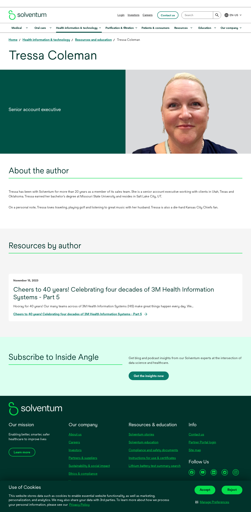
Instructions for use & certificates (152, 458)
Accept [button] (205, 490)
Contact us (196, 434)
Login (121, 14)
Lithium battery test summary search (155, 466)
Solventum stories (141, 434)
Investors (133, 14)
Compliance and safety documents (153, 450)
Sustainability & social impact (89, 466)
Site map (195, 450)
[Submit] (217, 15)
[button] (212, 502)
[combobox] (201, 15)
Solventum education (143, 442)
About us (75, 434)
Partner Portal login (202, 442)
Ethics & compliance (83, 473)
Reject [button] (232, 490)
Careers (148, 14)
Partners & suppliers (83, 458)
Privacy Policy (79, 505)
